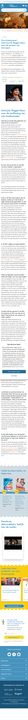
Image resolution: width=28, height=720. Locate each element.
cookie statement (19, 366)
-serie (9, 157)
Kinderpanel (12, 81)
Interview (4, 81)
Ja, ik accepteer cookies (14, 371)
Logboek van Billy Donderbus (9, 448)
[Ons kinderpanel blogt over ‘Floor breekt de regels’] (11, 589)
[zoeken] (25, 10)
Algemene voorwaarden (18, 700)
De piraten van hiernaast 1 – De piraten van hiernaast (12, 78)
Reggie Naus (4, 65)
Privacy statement (8, 700)
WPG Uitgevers (23, 703)
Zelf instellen (14, 375)
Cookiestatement (14, 701)
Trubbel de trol (14, 452)
